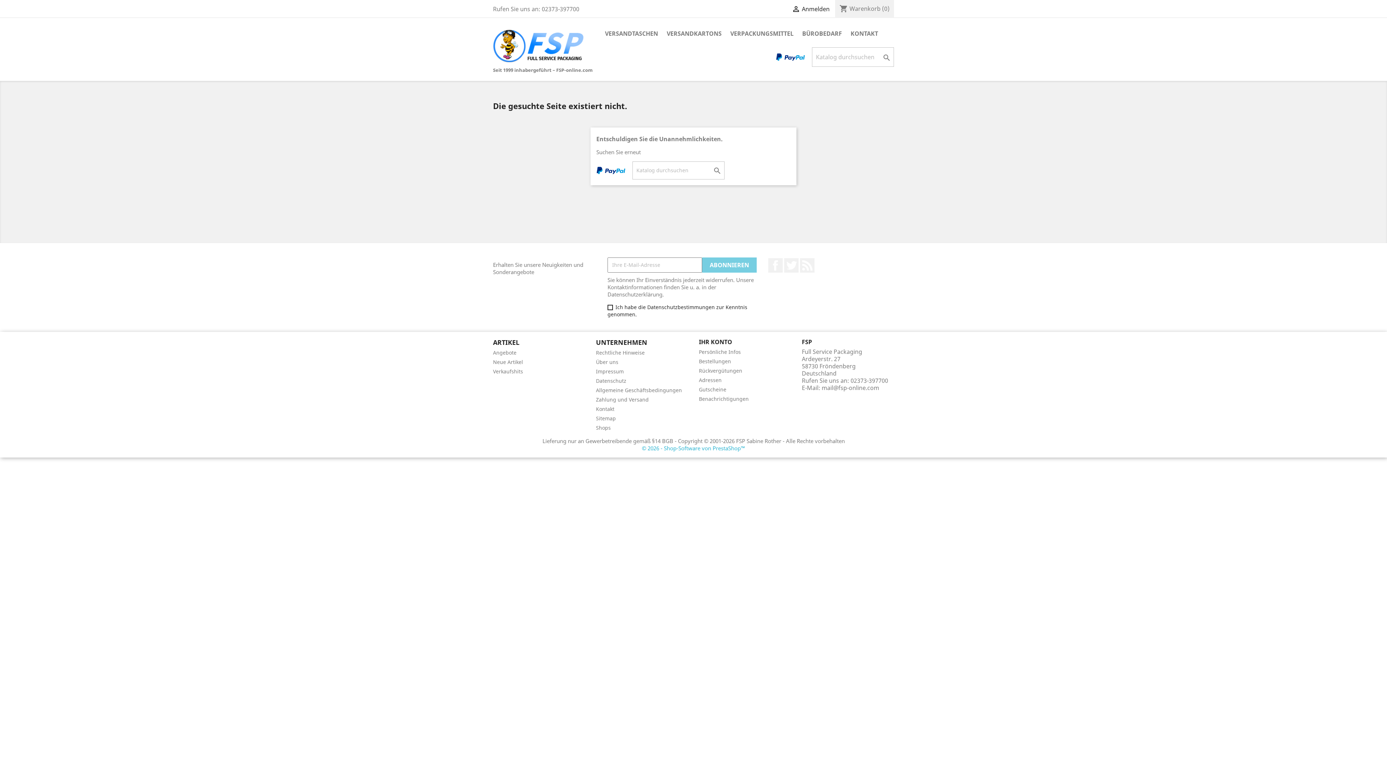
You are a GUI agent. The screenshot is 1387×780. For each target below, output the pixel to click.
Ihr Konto (715, 342)
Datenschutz (611, 380)
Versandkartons (694, 34)
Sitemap (606, 418)
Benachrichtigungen (724, 398)
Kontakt (864, 34)
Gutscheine (712, 389)
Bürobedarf (822, 34)
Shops (603, 427)
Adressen (710, 380)
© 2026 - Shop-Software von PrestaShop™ (693, 448)
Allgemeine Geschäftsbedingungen (639, 390)
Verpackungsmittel (762, 34)
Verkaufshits (508, 371)
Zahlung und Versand (622, 399)
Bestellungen (715, 361)
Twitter (791, 265)
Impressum (610, 371)
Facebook (775, 265)
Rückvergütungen (720, 370)
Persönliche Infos (720, 351)
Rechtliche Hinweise (620, 352)
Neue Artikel (508, 362)
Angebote (505, 352)
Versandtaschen (631, 34)
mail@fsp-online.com (850, 388)
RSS (807, 265)
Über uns (607, 362)
